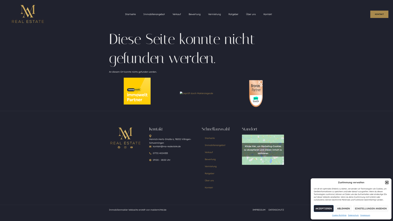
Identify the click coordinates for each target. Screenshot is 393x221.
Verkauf (177, 14)
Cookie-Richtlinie (339, 215)
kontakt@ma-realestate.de (167, 146)
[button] (386, 182)
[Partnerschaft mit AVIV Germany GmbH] (137, 103)
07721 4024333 (160, 153)
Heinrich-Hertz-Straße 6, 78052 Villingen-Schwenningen (170, 141)
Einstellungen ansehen (371, 208)
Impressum (365, 215)
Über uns (251, 14)
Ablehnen (343, 208)
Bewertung (194, 14)
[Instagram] (125, 147)
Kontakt (267, 14)
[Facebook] (119, 147)
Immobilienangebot (154, 14)
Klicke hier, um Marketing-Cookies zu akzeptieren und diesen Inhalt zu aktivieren (263, 150)
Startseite (130, 14)
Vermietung (214, 14)
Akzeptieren (323, 208)
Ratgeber (233, 14)
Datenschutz (353, 215)
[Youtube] (131, 147)
